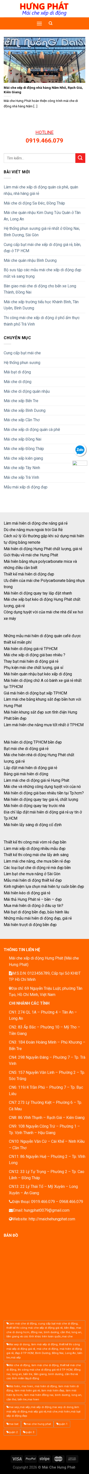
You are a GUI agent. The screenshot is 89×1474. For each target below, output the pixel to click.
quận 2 (13, 1432)
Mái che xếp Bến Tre (21, 400)
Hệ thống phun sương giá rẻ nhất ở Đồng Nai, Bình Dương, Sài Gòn (42, 231)
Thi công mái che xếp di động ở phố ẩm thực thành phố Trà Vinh (42, 321)
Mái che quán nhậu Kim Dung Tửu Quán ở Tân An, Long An (42, 215)
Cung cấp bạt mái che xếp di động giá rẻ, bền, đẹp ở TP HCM (42, 247)
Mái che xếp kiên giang (23, 458)
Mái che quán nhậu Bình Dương (30, 260)
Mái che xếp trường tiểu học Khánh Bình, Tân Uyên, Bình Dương (41, 305)
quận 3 (29, 1432)
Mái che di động (17, 381)
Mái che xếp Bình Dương (24, 410)
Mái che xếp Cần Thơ (22, 420)
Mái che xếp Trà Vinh (21, 477)
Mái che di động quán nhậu (27, 391)
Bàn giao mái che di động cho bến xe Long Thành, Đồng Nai (40, 289)
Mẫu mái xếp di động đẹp (25, 487)
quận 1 (63, 1424)
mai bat (13, 1424)
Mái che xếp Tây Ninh (22, 467)
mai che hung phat (38, 1424)
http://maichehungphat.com (52, 1219)
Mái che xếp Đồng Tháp (24, 448)
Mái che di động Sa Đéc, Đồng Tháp (34, 203)
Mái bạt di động (17, 372)
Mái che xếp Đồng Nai (22, 439)
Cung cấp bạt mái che (22, 353)
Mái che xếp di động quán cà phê (32, 429)
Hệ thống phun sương (22, 362)
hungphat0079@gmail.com (46, 1210)
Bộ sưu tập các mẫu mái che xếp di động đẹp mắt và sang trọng (42, 273)
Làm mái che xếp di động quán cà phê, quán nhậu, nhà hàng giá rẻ (41, 190)
